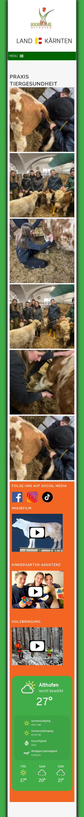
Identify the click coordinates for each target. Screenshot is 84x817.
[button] (13, 56)
